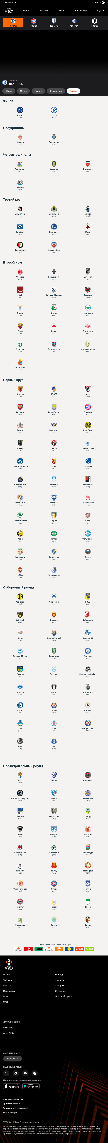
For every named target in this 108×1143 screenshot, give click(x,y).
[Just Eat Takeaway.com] (59, 949)
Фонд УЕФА (8, 1033)
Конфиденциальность (13, 1099)
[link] (26, 10)
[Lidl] (69, 949)
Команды (59, 974)
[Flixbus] (89, 949)
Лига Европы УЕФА (9, 10)
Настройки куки (10, 1112)
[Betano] (79, 949)
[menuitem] (27, 10)
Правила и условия (11, 1104)
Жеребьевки (9, 991)
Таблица (7, 980)
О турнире (60, 991)
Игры (5, 996)
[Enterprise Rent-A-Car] (39, 949)
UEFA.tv (7, 985)
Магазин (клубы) (63, 996)
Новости (59, 980)
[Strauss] (28, 949)
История (59, 985)
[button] (99, 10)
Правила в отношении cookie (16, 1108)
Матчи (6, 974)
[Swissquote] (49, 949)
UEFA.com (8, 1027)
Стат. (5, 1002)
